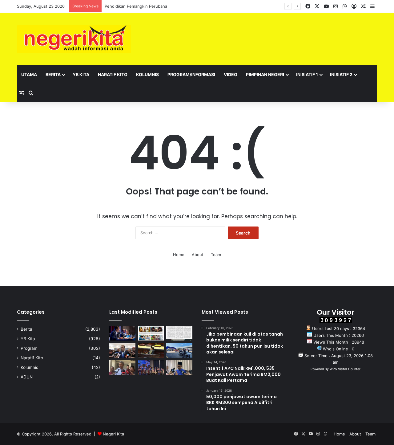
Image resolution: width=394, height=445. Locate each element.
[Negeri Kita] (74, 39)
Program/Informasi (191, 74)
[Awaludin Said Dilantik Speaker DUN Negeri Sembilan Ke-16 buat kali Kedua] (151, 350)
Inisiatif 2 (341, 74)
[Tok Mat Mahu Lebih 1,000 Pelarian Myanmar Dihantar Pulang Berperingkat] (122, 367)
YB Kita (81, 74)
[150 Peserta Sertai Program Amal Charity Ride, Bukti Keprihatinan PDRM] (179, 350)
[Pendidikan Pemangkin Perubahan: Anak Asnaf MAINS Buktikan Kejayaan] (179, 333)
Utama (29, 74)
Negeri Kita (113, 433)
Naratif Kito (112, 74)
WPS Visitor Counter (345, 369)
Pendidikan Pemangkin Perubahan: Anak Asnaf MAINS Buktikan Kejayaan (174, 6)
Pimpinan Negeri (265, 74)
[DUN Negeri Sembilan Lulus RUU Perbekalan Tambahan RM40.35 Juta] (122, 350)
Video (230, 74)
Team (216, 254)
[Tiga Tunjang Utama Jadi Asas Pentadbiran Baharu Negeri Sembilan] (151, 367)
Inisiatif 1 (307, 74)
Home (178, 254)
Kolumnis (147, 74)
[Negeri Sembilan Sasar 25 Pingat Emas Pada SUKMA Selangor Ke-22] (179, 367)
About (197, 254)
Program (29, 348)
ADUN (27, 376)
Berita (53, 74)
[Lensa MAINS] (151, 333)
